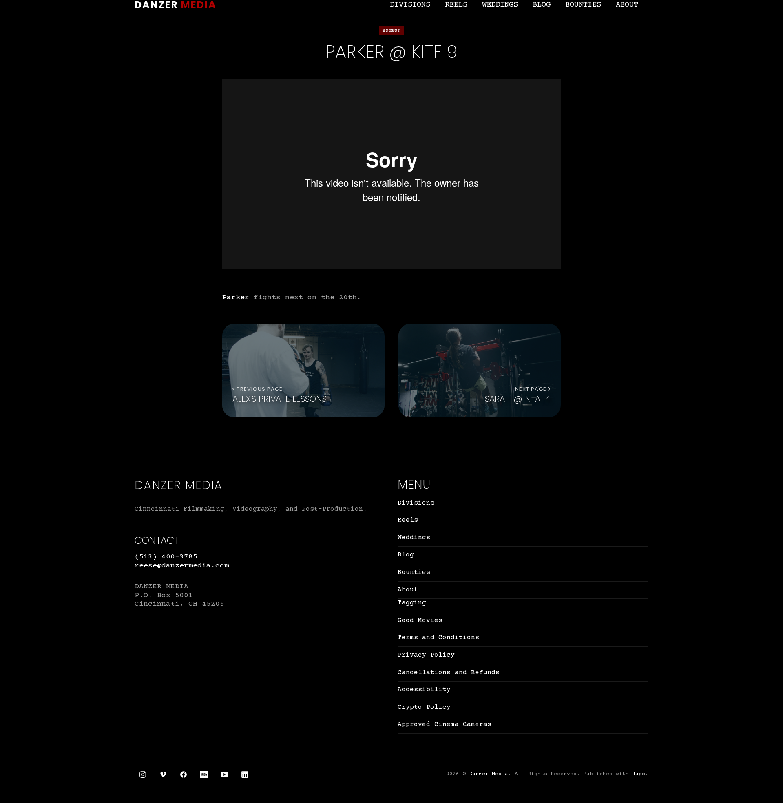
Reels (456, 4)
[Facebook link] (183, 774)
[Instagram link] (143, 774)
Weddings (500, 4)
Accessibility (424, 689)
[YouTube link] (224, 774)
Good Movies (420, 620)
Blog (542, 4)
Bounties (583, 4)
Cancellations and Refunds (449, 672)
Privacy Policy (426, 655)
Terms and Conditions (438, 637)
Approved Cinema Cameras (444, 724)
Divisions (410, 4)
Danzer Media (488, 774)
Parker (235, 297)
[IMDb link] (204, 774)
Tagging (412, 603)
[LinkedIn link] (245, 774)
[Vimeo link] (163, 774)
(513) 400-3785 (166, 557)
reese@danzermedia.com (182, 566)
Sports (391, 31)
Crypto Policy (424, 707)
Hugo (638, 774)
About (627, 4)
